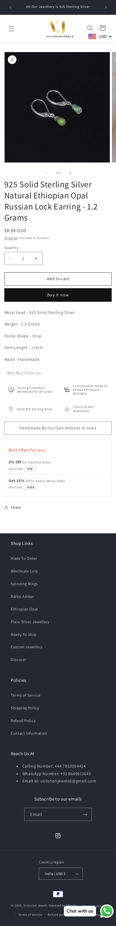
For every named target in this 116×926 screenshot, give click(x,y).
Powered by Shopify (63, 906)
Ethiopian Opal (24, 609)
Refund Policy (23, 720)
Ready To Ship (23, 634)
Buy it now (58, 295)
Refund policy (58, 915)
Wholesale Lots (24, 571)
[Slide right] (70, 173)
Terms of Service (25, 695)
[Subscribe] (85, 814)
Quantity (11, 247)
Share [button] (16, 507)
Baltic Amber (22, 596)
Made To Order (24, 558)
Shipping (10, 238)
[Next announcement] (106, 7)
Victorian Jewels (35, 906)
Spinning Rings (24, 583)
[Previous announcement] (10, 7)
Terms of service (30, 915)
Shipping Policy (25, 707)
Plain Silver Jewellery (30, 621)
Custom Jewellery (27, 646)
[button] (11, 29)
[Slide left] (46, 173)
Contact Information (29, 733)
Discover (18, 659)
